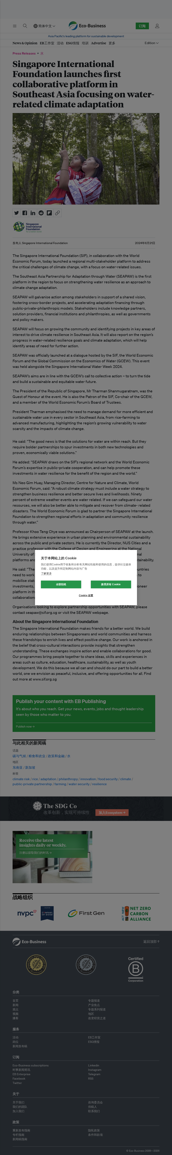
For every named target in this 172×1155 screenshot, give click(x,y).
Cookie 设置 (86, 595)
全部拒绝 (61, 584)
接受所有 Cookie (111, 584)
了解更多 (46, 573)
